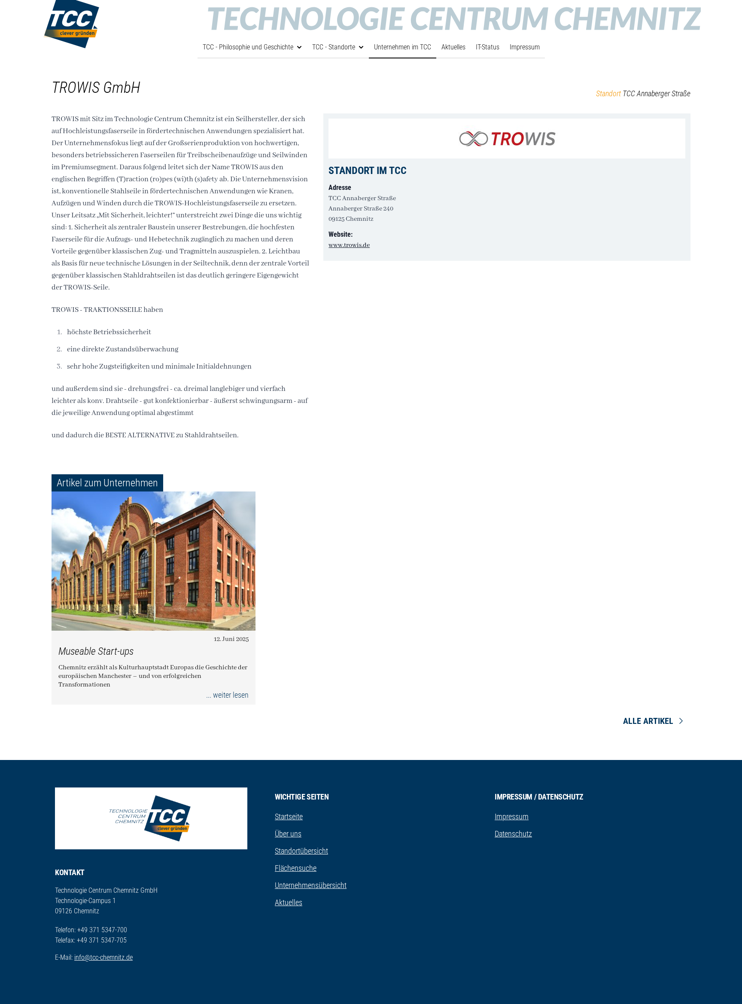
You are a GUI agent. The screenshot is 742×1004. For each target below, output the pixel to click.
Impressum (525, 47)
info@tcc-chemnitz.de (103, 957)
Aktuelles (453, 47)
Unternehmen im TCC (402, 47)
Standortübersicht (301, 850)
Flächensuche (295, 868)
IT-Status (487, 47)
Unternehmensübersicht (311, 885)
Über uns (288, 833)
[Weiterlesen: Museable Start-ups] (153, 561)
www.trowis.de (349, 245)
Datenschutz (513, 833)
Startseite (289, 816)
